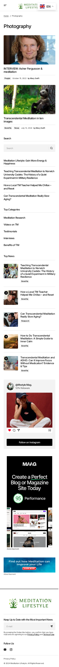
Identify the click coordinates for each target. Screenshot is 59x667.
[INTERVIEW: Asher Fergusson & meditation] (29, 49)
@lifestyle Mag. (23, 384)
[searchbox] (26, 148)
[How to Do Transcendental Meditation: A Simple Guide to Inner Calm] (11, 341)
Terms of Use (48, 634)
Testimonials (10, 231)
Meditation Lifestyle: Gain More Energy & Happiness (25, 162)
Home (6, 16)
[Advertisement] (29, 501)
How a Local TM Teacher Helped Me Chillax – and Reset (37, 293)
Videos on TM (11, 224)
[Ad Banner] (29, 565)
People (7, 78)
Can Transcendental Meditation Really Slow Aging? (37, 315)
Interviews (9, 238)
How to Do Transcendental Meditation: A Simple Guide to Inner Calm (36, 338)
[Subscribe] (52, 626)
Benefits (8, 128)
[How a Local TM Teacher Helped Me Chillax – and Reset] (11, 297)
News (16, 128)
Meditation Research (14, 217)
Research (25, 321)
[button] (5, 5)
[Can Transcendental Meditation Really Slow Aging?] (11, 319)
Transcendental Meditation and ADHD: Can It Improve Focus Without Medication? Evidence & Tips (37, 362)
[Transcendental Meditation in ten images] (29, 99)
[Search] (52, 148)
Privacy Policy (33, 634)
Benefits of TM (11, 245)
